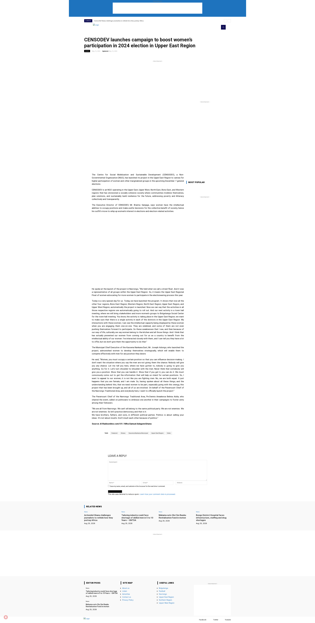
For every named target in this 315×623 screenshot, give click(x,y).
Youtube (228, 620)
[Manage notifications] (6, 617)
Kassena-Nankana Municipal (138, 433)
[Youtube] (217, 27)
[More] (185, 56)
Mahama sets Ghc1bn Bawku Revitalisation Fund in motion (172, 516)
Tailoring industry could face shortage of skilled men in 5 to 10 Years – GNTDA (137, 517)
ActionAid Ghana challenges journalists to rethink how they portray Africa (119, 21)
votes (169, 433)
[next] (229, 20)
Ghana (123, 433)
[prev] (225, 20)
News (87, 51)
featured (114, 433)
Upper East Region (157, 433)
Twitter (215, 620)
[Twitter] (213, 27)
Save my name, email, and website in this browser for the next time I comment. (137, 486)
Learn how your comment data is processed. (158, 494)
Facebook (202, 620)
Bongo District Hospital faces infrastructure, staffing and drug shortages (211, 517)
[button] (223, 27)
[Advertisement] (157, 8)
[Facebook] (197, 620)
